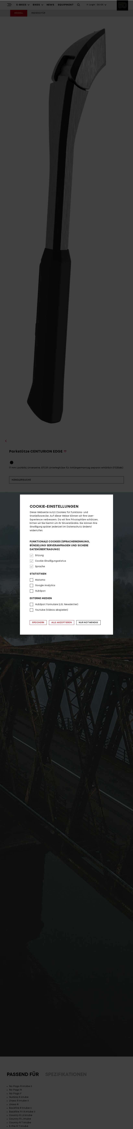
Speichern (38, 622)
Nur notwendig (88, 622)
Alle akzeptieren (61, 622)
